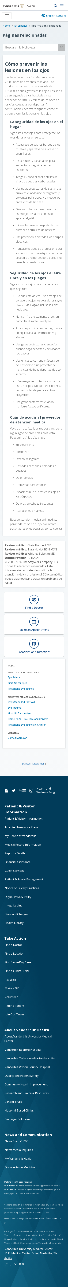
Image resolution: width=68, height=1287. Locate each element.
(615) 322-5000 (14, 1264)
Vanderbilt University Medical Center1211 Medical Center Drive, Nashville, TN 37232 (31, 1253)
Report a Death (15, 853)
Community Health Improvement (26, 1084)
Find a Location (14, 953)
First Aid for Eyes (17, 683)
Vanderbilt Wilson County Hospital (27, 1067)
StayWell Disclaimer (33, 763)
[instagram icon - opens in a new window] (31, 790)
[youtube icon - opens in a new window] (22, 790)
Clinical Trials (13, 1102)
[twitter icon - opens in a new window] (13, 790)
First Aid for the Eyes (20, 713)
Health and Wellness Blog (45, 790)
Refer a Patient (14, 1006)
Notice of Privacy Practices (22, 888)
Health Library (14, 923)
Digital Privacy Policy (18, 897)
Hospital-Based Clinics (19, 1110)
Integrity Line (13, 905)
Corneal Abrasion (17, 737)
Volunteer (11, 997)
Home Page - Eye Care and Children (28, 719)
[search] (30, 47)
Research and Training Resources (27, 1093)
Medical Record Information (23, 845)
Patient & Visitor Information (24, 818)
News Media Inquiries (19, 1150)
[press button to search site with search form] (55, 5)
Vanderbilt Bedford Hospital (23, 1050)
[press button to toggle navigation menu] (62, 5)
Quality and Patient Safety (22, 1076)
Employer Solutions (17, 1119)
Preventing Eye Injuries (21, 688)
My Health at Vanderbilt (20, 836)
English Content (56, 15)
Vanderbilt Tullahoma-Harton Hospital (30, 1058)
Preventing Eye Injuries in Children (27, 724)
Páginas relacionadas (25, 35)
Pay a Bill (10, 980)
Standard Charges (16, 914)
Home (6, 25)
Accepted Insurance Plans (21, 827)
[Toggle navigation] (7, 15)
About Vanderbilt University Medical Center (28, 1039)
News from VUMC (16, 1141)
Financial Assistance (18, 862)
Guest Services (14, 871)
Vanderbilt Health (15, 7)
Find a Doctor (13, 945)
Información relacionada (46, 25)
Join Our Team (14, 1014)
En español (20, 25)
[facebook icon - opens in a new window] (6, 790)
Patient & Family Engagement (24, 879)
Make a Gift (12, 988)
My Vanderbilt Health (18, 1159)
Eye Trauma (14, 707)
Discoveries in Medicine (20, 1167)
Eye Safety (14, 677)
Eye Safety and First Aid (21, 702)
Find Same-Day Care (18, 962)
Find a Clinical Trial (17, 971)
